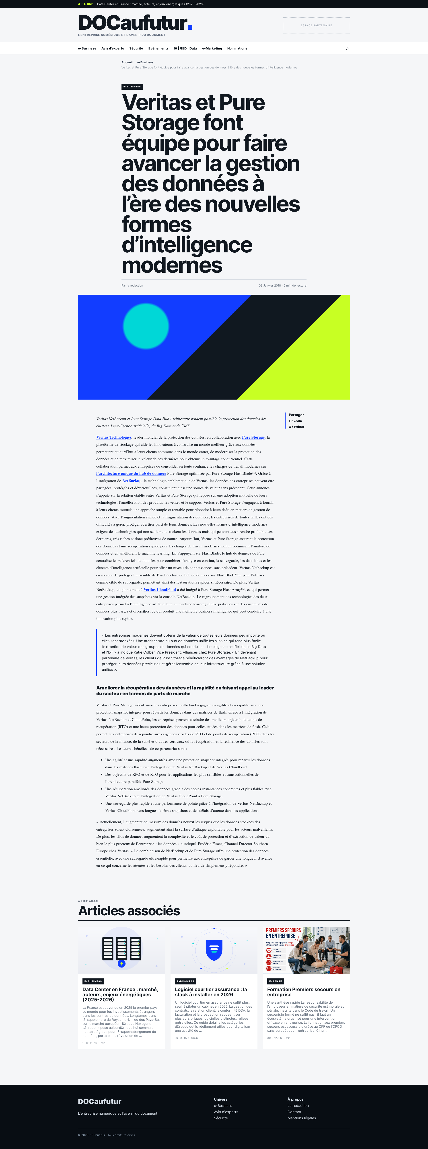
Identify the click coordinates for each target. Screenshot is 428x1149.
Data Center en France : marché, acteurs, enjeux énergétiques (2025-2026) (150, 4)
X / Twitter (296, 427)
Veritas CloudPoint (160, 589)
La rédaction (298, 1105)
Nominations (237, 48)
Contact (294, 1112)
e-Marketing (212, 48)
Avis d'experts (112, 48)
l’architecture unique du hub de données (131, 473)
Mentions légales (302, 1118)
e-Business (87, 48)
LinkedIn (295, 421)
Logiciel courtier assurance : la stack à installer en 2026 (211, 991)
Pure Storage (253, 437)
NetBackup (132, 480)
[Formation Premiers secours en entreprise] (306, 950)
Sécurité (136, 48)
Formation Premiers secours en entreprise (303, 991)
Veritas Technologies (113, 437)
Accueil (127, 62)
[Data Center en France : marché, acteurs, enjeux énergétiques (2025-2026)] (121, 950)
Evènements (158, 48)
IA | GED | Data (185, 48)
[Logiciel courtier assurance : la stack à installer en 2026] (214, 950)
